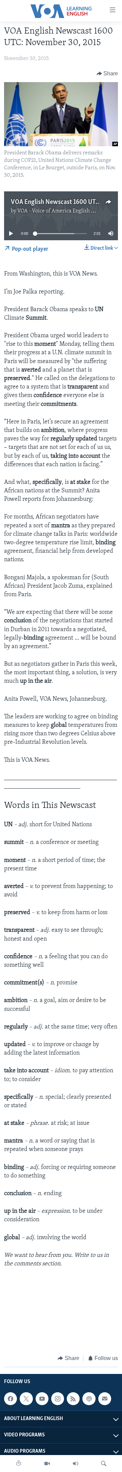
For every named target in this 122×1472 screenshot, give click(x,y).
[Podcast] (88, 1398)
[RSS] (73, 1398)
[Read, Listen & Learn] (18, 1463)
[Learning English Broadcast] (75, 1463)
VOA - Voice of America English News (60, 211)
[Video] (47, 1463)
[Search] (104, 1463)
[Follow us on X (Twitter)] (26, 1398)
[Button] (107, 73)
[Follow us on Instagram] (57, 1398)
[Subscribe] (104, 1398)
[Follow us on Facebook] (10, 1398)
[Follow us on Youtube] (42, 1398)
